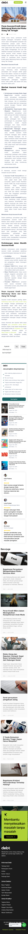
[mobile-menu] (25, 2)
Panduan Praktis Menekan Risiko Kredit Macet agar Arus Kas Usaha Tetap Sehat (17, 463)
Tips (16, 412)
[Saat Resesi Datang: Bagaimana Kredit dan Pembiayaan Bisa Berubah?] (4, 432)
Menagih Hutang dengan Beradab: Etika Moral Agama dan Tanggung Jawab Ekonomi (17, 452)
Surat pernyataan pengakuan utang (10, 699)
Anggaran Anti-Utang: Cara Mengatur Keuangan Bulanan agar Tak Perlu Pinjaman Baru (17, 441)
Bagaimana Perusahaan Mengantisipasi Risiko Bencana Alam (13, 571)
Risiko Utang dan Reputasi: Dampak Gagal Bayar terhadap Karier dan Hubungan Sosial (13, 657)
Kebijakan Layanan (7, 929)
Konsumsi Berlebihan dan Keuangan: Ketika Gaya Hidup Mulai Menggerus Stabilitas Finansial (16, 418)
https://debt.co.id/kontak (8, 332)
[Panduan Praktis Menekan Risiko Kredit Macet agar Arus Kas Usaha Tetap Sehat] (4, 465)
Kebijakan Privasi (21, 929)
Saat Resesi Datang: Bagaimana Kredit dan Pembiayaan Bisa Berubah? (17, 430)
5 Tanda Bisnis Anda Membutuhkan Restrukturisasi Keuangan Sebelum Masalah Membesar (16, 406)
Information (11, 412)
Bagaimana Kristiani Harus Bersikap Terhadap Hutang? (13, 782)
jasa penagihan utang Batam (17, 324)
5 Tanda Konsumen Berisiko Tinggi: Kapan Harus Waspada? (12, 739)
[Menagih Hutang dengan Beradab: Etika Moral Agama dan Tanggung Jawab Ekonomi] (4, 454)
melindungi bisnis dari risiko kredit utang (13, 301)
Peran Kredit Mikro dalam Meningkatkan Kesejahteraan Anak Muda (14, 613)
